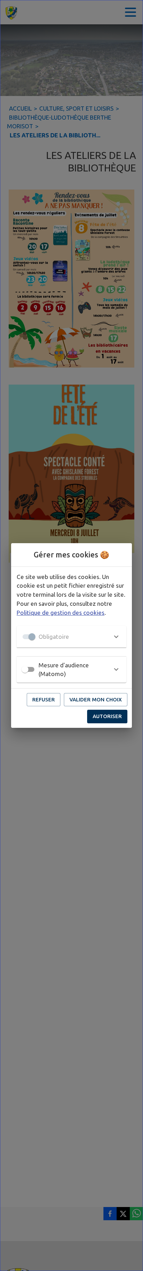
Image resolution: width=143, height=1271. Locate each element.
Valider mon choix (95, 699)
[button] (71, 636)
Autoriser (107, 716)
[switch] (25, 669)
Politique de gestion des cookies (60, 612)
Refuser (43, 699)
